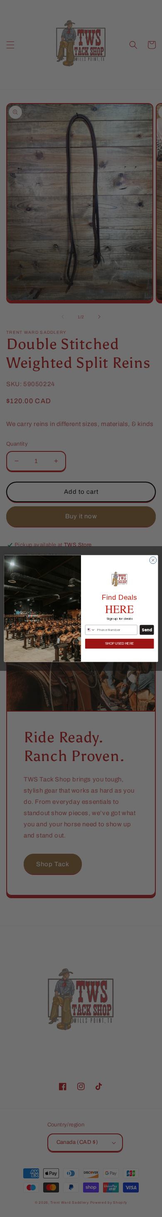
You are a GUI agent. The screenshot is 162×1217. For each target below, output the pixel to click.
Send (147, 630)
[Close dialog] (153, 560)
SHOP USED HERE (119, 643)
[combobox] (90, 630)
